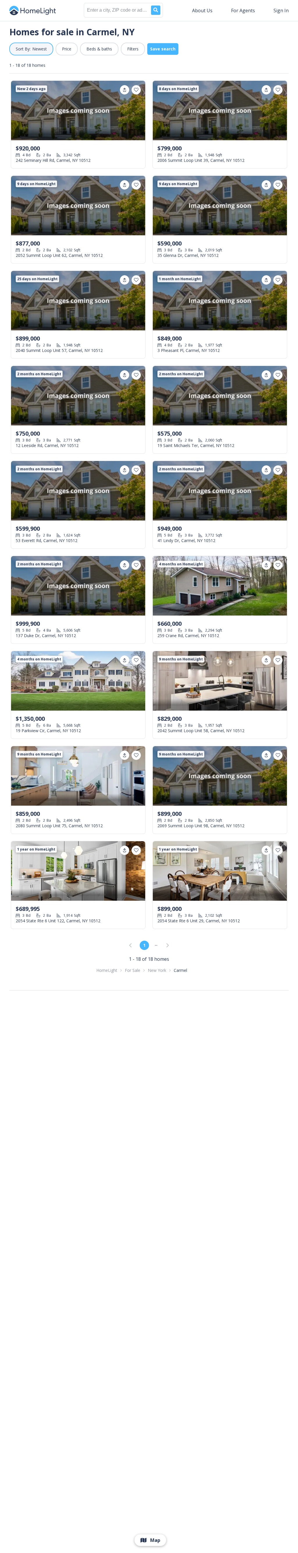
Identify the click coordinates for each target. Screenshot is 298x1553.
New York (157, 970)
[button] (31, 49)
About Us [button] (202, 10)
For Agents (243, 10)
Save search (162, 49)
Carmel (180, 970)
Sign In (281, 10)
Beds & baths (99, 49)
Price (66, 49)
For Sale (132, 970)
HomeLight (106, 970)
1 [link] (144, 945)
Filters (133, 49)
